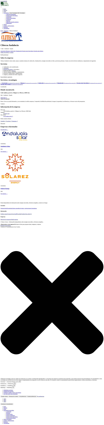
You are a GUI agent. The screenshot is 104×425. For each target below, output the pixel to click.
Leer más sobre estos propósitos (10, 394)
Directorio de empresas (6, 219)
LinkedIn (3, 121)
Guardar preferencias (32, 396)
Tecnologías (9, 208)
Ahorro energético (16, 208)
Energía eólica (9, 414)
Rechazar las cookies (13, 396)
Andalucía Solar (5, 146)
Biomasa (8, 51)
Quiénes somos (4, 214)
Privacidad (18, 214)
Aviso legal (13, 214)
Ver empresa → (4, 151)
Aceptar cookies (4, 396)
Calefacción (12, 51)
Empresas (6, 30)
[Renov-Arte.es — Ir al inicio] (52, 4)
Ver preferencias (22, 396)
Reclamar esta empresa (6, 225)
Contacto (9, 214)
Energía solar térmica (38, 51)
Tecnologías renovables (8, 410)
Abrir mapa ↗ (4, 97)
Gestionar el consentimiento (7, 404)
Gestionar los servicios (8, 391)
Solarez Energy (5, 188)
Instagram (15, 121)
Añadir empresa (14, 219)
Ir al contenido (4, 1)
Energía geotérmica (10, 415)
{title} (4, 399)
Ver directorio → (4, 129)
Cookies (23, 214)
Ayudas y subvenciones (25, 208)
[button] (52, 303)
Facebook (9, 121)
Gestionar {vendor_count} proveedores (12, 392)
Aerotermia (3, 51)
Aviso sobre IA (28, 214)
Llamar (11, 52)
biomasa (13, 70)
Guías (5, 208)
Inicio (2, 30)
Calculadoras (34, 208)
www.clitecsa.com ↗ (8, 116)
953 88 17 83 (6, 113)
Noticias (2, 208)
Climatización (19, 51)
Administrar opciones (8, 390)
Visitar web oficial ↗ (5, 52)
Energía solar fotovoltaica (27, 51)
